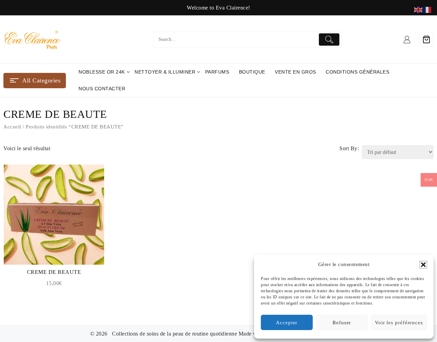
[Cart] (426, 39)
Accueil (12, 126)
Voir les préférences (399, 322)
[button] (423, 264)
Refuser (342, 322)
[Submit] (329, 39)
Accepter (286, 322)
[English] (418, 9)
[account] (407, 39)
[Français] (427, 9)
